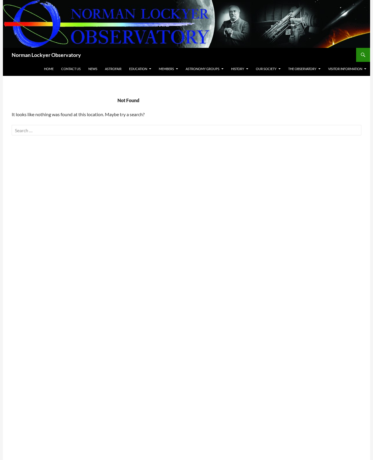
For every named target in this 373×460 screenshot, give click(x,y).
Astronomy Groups (202, 69)
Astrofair (113, 69)
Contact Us (71, 69)
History (237, 69)
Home (49, 69)
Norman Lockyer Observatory (46, 55)
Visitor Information (345, 69)
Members (166, 69)
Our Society (266, 69)
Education (138, 69)
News (92, 69)
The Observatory (302, 69)
